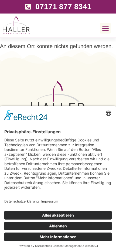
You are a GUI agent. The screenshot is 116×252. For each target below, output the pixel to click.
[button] (105, 28)
